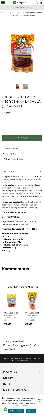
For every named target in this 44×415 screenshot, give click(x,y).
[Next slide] (38, 313)
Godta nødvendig (16, 411)
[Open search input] (37, 3)
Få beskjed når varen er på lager (24, 130)
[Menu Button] (3, 2)
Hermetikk (22, 13)
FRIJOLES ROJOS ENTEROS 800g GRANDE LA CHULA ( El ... (32, 316)
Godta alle (30, 411)
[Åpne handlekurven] (41, 3)
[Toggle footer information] (40, 372)
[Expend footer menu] (40, 378)
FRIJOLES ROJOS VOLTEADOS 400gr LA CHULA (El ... (11, 316)
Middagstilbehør (11, 13)
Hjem (3, 13)
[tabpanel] (11, 312)
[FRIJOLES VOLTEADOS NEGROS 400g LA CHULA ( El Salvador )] (22, 53)
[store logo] (19, 2)
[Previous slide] (6, 313)
